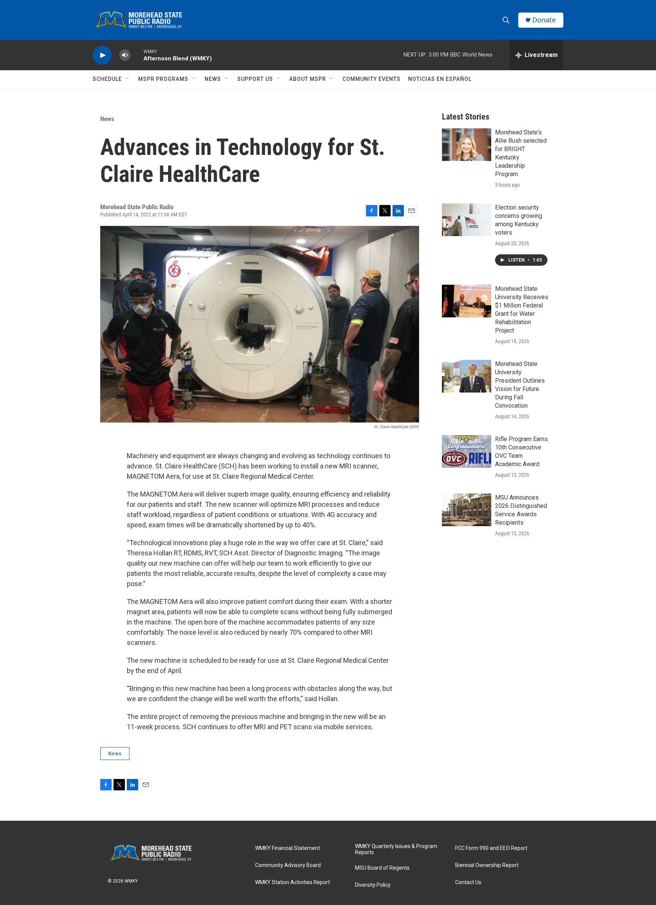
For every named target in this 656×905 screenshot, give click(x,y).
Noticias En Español (440, 79)
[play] (102, 55)
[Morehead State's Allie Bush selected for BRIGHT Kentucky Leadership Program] (466, 144)
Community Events (371, 79)
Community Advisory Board (288, 865)
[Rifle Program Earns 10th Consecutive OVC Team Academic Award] (466, 451)
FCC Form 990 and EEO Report (491, 848)
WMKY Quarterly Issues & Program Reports (396, 849)
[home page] (155, 853)
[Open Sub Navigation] (128, 79)
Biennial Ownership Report (487, 865)
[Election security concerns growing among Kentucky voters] (466, 219)
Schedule (107, 79)
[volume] (124, 55)
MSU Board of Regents (382, 868)
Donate (544, 20)
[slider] (137, 55)
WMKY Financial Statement (287, 848)
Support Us (255, 79)
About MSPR (307, 79)
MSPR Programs (163, 79)
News (213, 79)
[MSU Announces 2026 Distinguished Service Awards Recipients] (466, 509)
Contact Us (468, 882)
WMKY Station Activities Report (292, 882)
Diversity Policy (373, 885)
